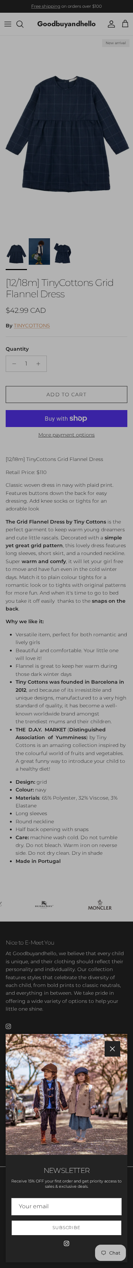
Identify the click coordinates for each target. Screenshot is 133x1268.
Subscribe (66, 1227)
